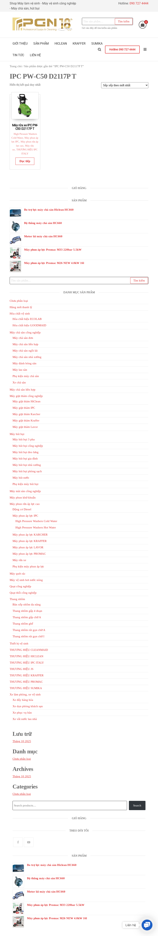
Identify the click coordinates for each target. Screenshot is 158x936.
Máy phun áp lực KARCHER (30, 534)
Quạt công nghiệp (20, 586)
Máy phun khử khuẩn (23, 497)
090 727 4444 (138, 3)
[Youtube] (29, 842)
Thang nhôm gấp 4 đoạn (27, 610)
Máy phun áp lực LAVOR (28, 547)
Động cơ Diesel (22, 509)
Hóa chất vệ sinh (20, 313)
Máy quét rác (17, 573)
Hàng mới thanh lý (21, 307)
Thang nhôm (17, 599)
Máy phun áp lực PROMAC (29, 553)
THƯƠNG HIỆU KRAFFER (27, 675)
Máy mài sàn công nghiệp (25, 491)
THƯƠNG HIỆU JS (21, 669)
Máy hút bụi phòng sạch (27, 471)
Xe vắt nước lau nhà (25, 719)
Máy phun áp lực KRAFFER (30, 541)
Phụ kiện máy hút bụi (25, 484)
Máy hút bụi (17, 434)
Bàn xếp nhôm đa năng (27, 604)
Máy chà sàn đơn (23, 337)
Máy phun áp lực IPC (25, 515)
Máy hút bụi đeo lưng (26, 452)
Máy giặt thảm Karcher (26, 414)
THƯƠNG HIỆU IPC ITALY (27, 662)
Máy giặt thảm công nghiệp (26, 396)
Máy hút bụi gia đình (25, 458)
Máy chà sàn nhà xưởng (27, 357)
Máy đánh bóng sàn (24, 363)
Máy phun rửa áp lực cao (25, 503)
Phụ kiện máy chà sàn (26, 376)
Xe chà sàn (19, 382)
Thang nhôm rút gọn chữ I (28, 636)
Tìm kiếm (123, 21)
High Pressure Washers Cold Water (36, 521)
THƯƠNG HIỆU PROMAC (26, 681)
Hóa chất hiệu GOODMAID (29, 325)
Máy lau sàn (20, 369)
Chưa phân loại (19, 300)
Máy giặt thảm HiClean (26, 401)
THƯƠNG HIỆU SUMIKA (26, 688)
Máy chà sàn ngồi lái (25, 350)
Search (137, 805)
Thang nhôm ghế (23, 623)
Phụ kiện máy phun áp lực (28, 566)
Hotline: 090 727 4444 (122, 49)
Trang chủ (16, 66)
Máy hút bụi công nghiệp (28, 445)
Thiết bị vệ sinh (19, 643)
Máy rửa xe (19, 560)
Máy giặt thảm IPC (24, 407)
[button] (147, 925)
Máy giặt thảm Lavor (25, 426)
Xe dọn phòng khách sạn (28, 706)
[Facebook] (18, 842)
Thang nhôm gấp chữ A (27, 617)
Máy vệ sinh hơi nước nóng (26, 580)
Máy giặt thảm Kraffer (26, 420)
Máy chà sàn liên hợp (25, 344)
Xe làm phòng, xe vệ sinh (25, 694)
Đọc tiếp (24, 161)
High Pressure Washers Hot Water (35, 527)
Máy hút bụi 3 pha (24, 439)
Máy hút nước (21, 477)
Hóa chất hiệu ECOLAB (27, 318)
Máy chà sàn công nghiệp (25, 332)
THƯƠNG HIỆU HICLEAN (26, 656)
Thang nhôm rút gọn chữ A (29, 630)
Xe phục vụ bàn (22, 712)
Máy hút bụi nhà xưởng (27, 464)
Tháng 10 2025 (22, 741)
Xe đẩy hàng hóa (23, 699)
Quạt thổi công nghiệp (23, 592)
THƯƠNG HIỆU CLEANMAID (29, 649)
